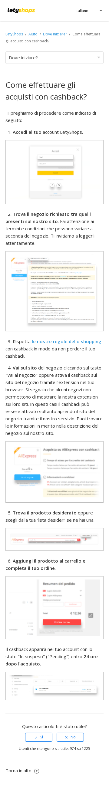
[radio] (38, 737)
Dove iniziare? (55, 34)
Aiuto (33, 34)
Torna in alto (19, 770)
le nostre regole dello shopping (66, 341)
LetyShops (14, 34)
